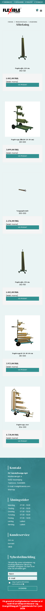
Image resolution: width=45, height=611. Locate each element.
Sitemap (11, 489)
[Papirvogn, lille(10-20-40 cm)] (22, 119)
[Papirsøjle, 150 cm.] (22, 261)
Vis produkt (22, 85)
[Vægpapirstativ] (22, 190)
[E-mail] (22, 578)
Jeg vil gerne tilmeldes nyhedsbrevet (24, 583)
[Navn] (22, 573)
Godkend (22, 588)
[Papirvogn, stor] (22, 404)
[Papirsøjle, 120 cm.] (22, 47)
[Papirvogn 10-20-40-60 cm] (22, 333)
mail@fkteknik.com (22, 486)
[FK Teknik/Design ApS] (12, 11)
